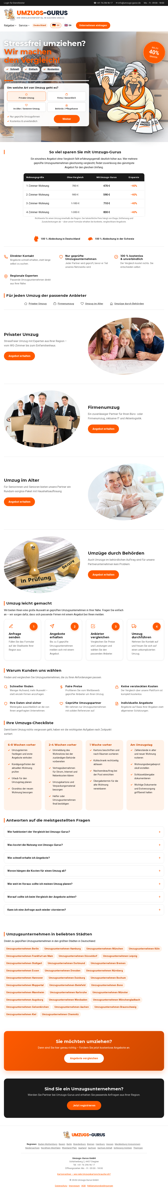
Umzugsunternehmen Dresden (62, 970)
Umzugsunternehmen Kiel (21, 1014)
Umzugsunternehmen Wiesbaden (68, 999)
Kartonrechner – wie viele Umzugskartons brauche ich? (84, 1174)
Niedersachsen (32, 1148)
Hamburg (100, 1144)
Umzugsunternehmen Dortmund (66, 963)
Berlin (69, 1144)
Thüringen (138, 1148)
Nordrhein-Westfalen (51, 1148)
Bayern (62, 1144)
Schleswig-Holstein (123, 1148)
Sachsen (92, 1148)
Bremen (90, 1144)
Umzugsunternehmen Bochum (108, 978)
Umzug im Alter (94, 303)
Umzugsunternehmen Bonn (107, 985)
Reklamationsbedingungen (100, 1185)
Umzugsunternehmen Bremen (108, 963)
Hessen (109, 1144)
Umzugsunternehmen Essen (22, 970)
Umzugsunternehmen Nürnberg (104, 970)
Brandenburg (79, 1144)
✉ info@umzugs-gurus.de (128, 3)
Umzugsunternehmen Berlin (22, 948)
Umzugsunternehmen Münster (110, 992)
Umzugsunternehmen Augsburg (24, 999)
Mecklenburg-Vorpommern (127, 1144)
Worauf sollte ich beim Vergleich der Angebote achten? (41, 896)
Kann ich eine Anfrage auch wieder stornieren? (36, 909)
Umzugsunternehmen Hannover (24, 978)
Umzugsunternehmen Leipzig (120, 956)
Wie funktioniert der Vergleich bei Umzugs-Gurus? (38, 831)
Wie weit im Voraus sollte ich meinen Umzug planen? (40, 883)
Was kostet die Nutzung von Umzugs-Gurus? (35, 844)
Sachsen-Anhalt (104, 1148)
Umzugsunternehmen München (104, 948)
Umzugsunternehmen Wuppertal (25, 985)
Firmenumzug (66, 303)
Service (23, 25)
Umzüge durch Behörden (129, 303)
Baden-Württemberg (47, 1144)
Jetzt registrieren (84, 1105)
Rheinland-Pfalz (69, 1148)
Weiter (67, 119)
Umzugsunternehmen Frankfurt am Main (29, 956)
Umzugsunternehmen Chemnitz (60, 1014)
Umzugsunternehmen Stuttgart (24, 963)
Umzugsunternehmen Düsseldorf (78, 956)
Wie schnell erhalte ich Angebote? (28, 857)
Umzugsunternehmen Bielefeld (67, 985)
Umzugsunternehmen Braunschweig (115, 1007)
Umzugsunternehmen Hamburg (62, 948)
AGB (83, 1185)
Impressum (74, 1185)
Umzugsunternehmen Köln (144, 948)
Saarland (82, 1148)
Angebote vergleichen (84, 1058)
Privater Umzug (38, 303)
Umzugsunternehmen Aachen (71, 1007)
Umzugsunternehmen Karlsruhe (68, 992)
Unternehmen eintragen (93, 25)
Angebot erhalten (19, 356)
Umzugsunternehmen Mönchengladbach (116, 999)
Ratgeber (9, 25)
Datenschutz (61, 1185)
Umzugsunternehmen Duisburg (67, 978)
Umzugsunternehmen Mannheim (25, 992)
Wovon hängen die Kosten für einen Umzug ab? (36, 870)
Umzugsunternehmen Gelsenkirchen (27, 1007)
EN (68, 25)
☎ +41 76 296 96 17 (103, 3)
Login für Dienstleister (14, 3)
